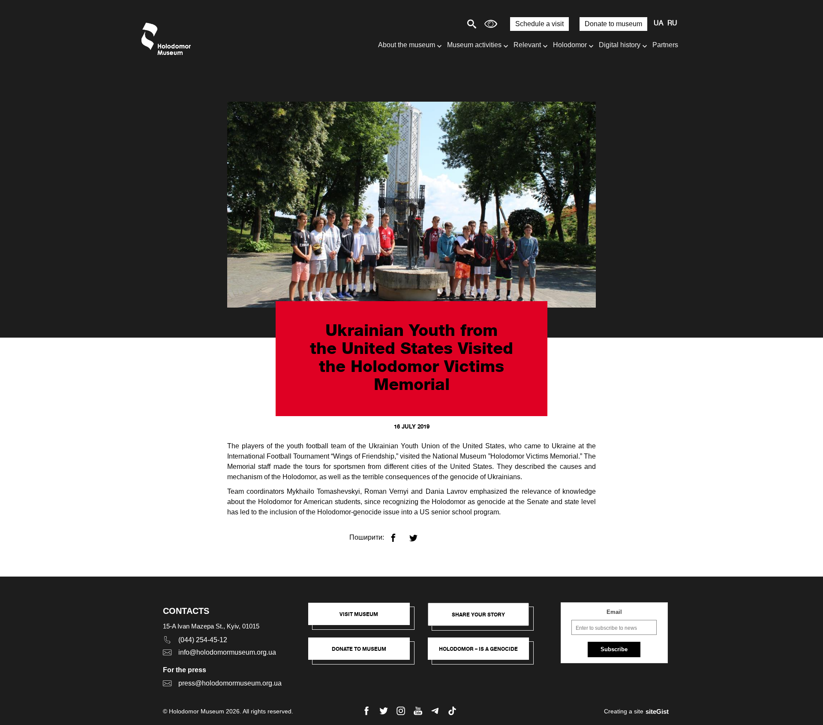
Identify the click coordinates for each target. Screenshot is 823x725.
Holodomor (570, 44)
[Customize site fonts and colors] (491, 23)
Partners (665, 44)
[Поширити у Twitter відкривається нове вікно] (418, 534)
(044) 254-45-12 (202, 639)
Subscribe (614, 649)
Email (614, 612)
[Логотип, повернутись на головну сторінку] (168, 39)
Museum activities (474, 44)
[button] (363, 618)
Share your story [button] (478, 614)
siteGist (657, 711)
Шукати (441, 24)
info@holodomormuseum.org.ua (227, 652)
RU (672, 24)
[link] (363, 653)
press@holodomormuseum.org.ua (230, 683)
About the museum (406, 44)
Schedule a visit (539, 23)
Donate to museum (613, 23)
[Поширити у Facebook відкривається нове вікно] (398, 534)
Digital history (619, 44)
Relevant (527, 44)
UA (658, 24)
